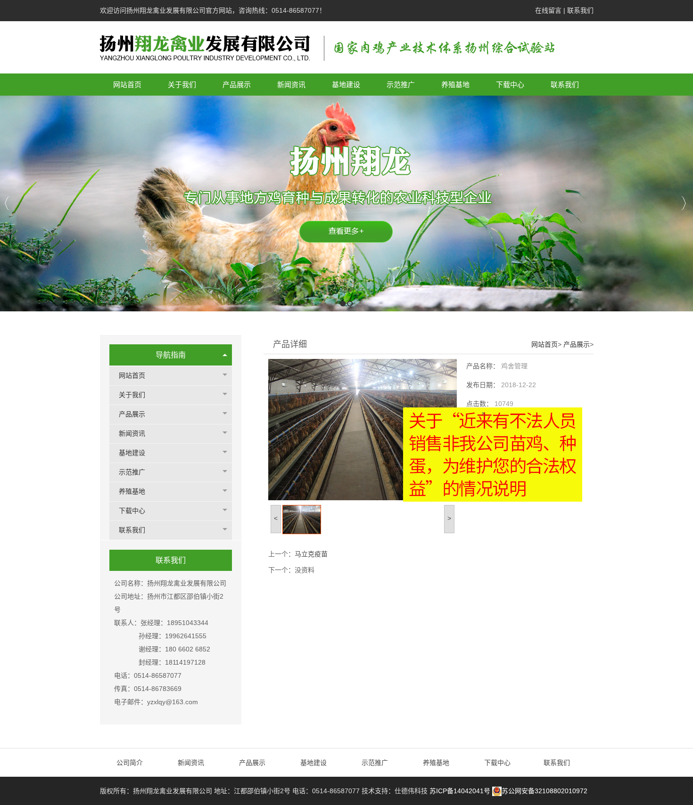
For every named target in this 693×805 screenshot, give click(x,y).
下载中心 (132, 510)
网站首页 (132, 375)
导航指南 (171, 355)
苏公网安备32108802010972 (544, 791)
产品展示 (132, 414)
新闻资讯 (132, 433)
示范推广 (132, 472)
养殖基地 (132, 491)
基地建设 (132, 452)
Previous (7, 203)
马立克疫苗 (311, 554)
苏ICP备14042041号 (459, 791)
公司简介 (130, 762)
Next (683, 203)
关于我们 (132, 394)
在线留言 (548, 10)
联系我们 (580, 10)
